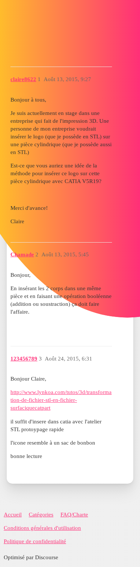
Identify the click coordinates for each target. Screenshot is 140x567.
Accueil (13, 515)
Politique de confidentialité (35, 541)
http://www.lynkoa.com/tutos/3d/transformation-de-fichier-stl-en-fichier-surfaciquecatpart (61, 400)
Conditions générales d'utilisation (42, 528)
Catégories (41, 515)
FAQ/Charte (74, 515)
